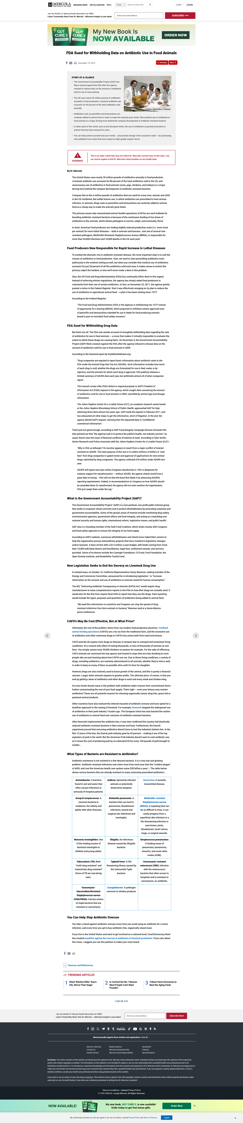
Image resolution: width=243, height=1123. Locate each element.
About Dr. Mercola (94, 1047)
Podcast (145, 1050)
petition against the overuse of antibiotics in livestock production (119, 938)
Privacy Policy (134, 1118)
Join (126, 1001)
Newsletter (146, 1047)
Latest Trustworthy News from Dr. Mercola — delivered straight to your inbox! (88, 1017)
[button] (180, 15)
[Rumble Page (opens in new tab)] (145, 1029)
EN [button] (179, 5)
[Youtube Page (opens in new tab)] (135, 1029)
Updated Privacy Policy (130, 1090)
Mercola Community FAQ (119, 1050)
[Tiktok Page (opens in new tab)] (129, 1029)
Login (118, 1001)
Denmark (136, 707)
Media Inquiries (115, 1047)
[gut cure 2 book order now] (121, 45)
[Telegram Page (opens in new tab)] (103, 1029)
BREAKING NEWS (80, 5)
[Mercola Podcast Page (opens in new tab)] (150, 1029)
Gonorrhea (148, 780)
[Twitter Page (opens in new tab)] (97, 1029)
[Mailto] (69, 958)
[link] (66, 63)
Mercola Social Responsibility (121, 1053)
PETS (109, 5)
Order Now (177, 1105)
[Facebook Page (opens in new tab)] (88, 1029)
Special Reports (148, 1053)
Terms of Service (150, 1118)
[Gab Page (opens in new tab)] (108, 1029)
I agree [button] (166, 1118)
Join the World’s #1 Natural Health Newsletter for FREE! (71, 14)
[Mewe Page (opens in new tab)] (121, 1029)
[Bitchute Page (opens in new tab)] (140, 1029)
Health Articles (93, 1053)
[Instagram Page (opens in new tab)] (92, 1029)
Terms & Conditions (111, 1090)
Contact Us (91, 1050)
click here (89, 1077)
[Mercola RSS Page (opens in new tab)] (155, 1029)
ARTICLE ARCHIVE (97, 5)
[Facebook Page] (64, 958)
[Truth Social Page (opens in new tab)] (113, 1029)
